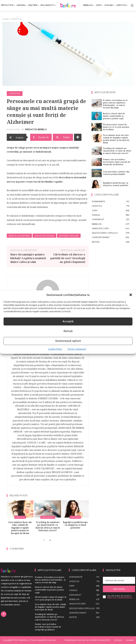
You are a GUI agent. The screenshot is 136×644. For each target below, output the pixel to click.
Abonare (119, 588)
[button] (130, 295)
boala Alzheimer (19, 235)
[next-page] (50, 540)
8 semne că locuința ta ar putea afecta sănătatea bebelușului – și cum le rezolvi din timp (115, 104)
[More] (77, 137)
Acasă (5, 19)
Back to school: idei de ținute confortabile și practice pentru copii (114, 116)
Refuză (68, 331)
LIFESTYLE (16, 19)
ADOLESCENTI (47, 517)
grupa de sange (44, 235)
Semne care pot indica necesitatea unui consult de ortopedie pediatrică (116, 162)
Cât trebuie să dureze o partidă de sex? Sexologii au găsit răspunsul (67, 258)
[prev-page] (44, 540)
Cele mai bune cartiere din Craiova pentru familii (116, 172)
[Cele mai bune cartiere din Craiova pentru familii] (97, 173)
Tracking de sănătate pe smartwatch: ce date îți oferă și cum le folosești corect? (47, 526)
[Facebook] (3, 614)
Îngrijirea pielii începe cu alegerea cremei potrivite (75, 525)
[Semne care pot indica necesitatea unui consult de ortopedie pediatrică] (97, 162)
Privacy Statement (77, 349)
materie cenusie (69, 235)
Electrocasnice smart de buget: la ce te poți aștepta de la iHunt (116, 127)
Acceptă (68, 321)
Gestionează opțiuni (68, 340)
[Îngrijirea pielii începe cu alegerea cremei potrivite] (75, 509)
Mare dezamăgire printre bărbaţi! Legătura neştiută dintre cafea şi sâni (28, 258)
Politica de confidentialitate (119, 597)
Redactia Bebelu (36, 129)
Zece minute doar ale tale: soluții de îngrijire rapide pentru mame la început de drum (20, 528)
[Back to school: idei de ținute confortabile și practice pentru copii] (97, 116)
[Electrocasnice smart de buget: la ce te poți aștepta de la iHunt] (97, 127)
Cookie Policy (55, 349)
